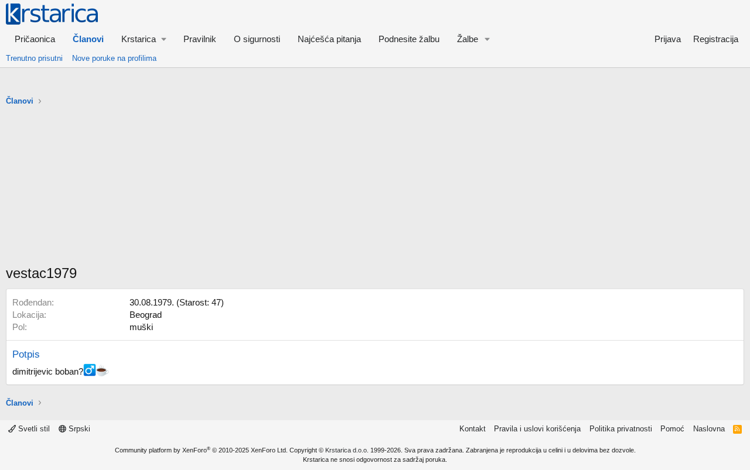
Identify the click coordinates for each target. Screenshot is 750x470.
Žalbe (467, 39)
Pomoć (672, 428)
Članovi (88, 39)
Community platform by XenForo (201, 450)
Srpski (78, 428)
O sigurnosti (257, 39)
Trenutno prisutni (34, 58)
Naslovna (709, 428)
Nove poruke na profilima (114, 58)
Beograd (145, 315)
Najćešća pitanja (329, 39)
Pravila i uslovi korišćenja (537, 428)
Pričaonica (35, 39)
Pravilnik (199, 39)
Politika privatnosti (620, 428)
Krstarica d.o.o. (347, 450)
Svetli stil (33, 428)
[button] (143, 39)
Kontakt (472, 428)
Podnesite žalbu (409, 39)
